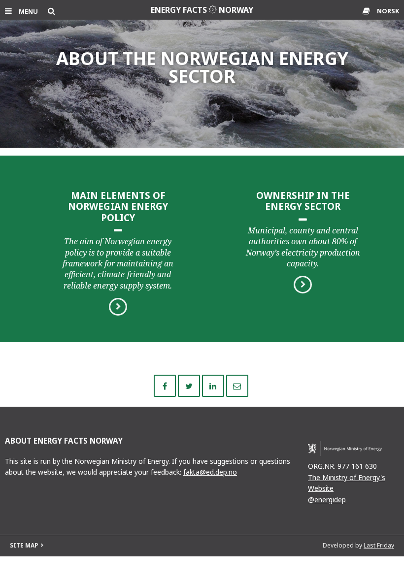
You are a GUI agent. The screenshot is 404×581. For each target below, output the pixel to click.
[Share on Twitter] (190, 385)
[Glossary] (367, 10)
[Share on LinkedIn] (214, 385)
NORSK (388, 10)
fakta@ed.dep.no (210, 472)
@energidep (327, 499)
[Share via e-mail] (237, 385)
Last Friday (379, 545)
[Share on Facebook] (166, 385)
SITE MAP (24, 545)
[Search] (51, 10)
